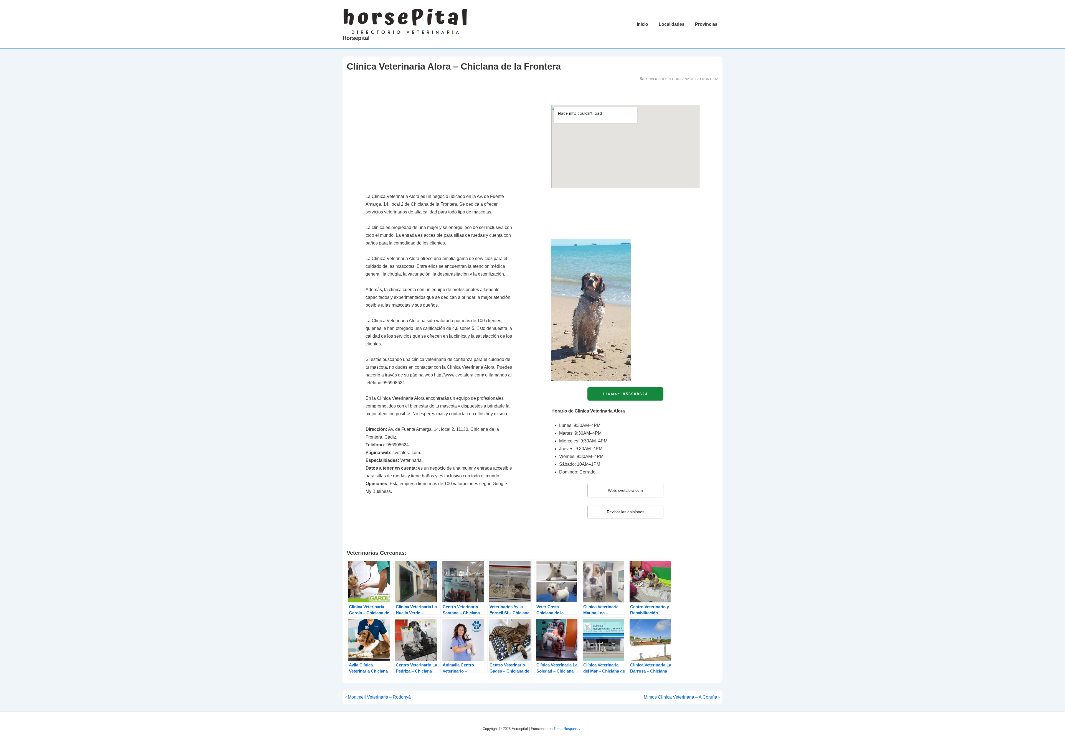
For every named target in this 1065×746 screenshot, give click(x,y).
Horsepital (356, 38)
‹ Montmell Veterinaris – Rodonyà (378, 697)
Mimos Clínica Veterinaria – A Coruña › (682, 697)
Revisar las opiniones (625, 512)
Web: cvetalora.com (625, 490)
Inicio (642, 24)
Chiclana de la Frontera (695, 79)
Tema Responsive (568, 729)
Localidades (671, 24)
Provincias (706, 24)
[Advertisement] (440, 146)
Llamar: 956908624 (625, 394)
